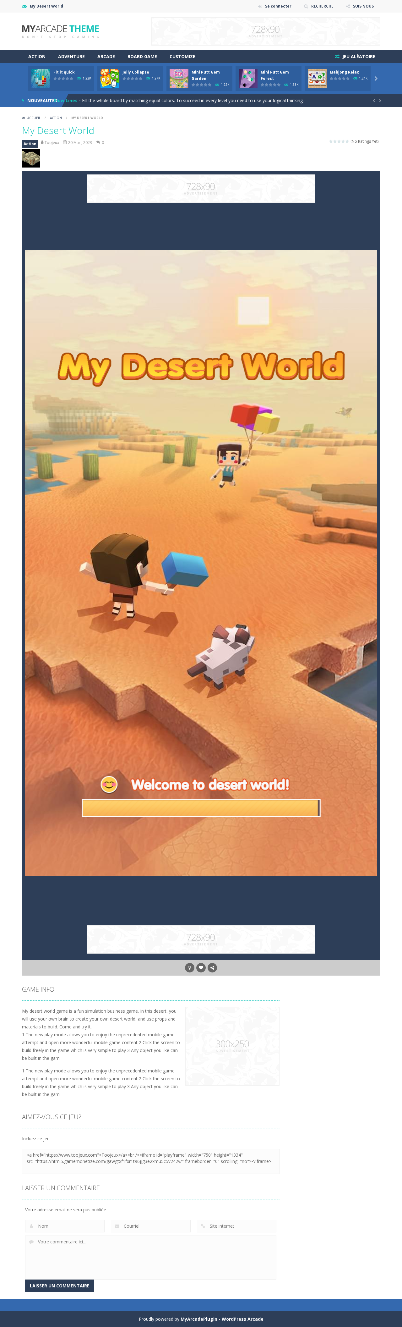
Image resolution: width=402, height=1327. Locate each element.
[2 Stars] (335, 141)
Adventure (71, 56)
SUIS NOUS (363, 6)
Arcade (106, 56)
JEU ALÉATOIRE (358, 56)
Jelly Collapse (135, 72)
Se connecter (278, 6)
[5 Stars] (347, 141)
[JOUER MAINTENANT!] (40, 78)
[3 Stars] (339, 141)
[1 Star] (331, 141)
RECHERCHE (322, 6)
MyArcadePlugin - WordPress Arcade (222, 1319)
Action (37, 56)
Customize (182, 56)
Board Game (142, 56)
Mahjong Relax (344, 72)
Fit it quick (64, 72)
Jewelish (62, 100)
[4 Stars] (343, 141)
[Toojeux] (60, 31)
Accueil (33, 118)
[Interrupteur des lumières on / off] (189, 967)
